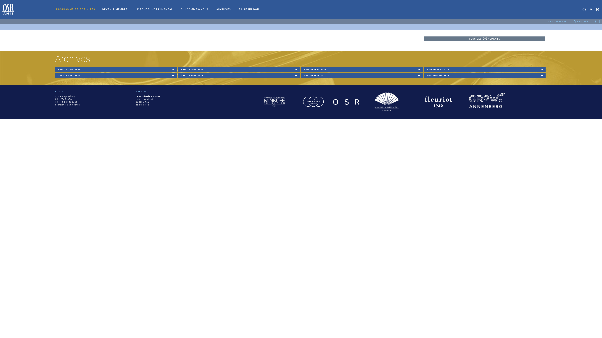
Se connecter (557, 21)
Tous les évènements (484, 38)
